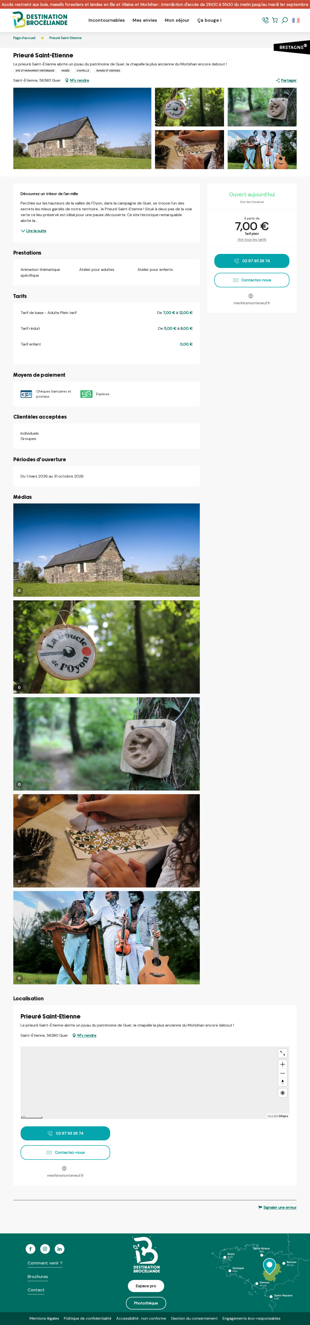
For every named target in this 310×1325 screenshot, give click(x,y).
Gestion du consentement (194, 1318)
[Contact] (265, 22)
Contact (36, 1290)
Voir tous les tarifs (252, 239)
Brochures (38, 1276)
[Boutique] (275, 22)
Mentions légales (44, 1318)
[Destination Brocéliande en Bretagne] (35, 20)
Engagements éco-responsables (251, 1318)
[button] (285, 20)
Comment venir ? (45, 1263)
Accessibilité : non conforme (141, 1318)
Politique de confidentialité (87, 1318)
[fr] (296, 20)
